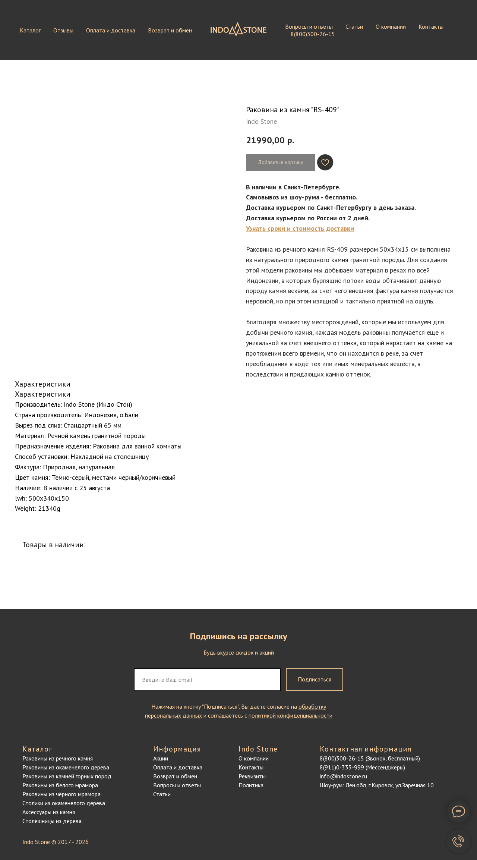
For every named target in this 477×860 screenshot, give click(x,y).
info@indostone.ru (343, 776)
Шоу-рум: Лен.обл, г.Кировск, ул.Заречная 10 (377, 785)
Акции (160, 758)
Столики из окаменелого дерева (63, 803)
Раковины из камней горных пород (66, 776)
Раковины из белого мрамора (60, 785)
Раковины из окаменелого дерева (65, 767)
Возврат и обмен (170, 30)
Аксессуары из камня (48, 812)
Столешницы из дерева (52, 821)
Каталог (30, 30)
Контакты (430, 26)
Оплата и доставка (110, 30)
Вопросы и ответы (309, 26)
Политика (250, 785)
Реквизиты (252, 776)
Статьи (354, 26)
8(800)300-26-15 (313, 34)
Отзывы (63, 30)
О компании (391, 26)
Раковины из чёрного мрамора (61, 794)
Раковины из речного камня (57, 758)
